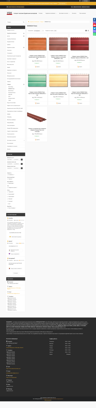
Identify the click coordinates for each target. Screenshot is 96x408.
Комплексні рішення (11, 136)
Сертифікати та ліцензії (12, 146)
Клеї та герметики (11, 61)
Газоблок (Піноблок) (11, 38)
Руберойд (9, 116)
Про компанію (82, 13)
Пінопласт (9, 73)
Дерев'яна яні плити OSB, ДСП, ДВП (15, 108)
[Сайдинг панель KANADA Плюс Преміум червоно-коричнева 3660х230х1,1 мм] (58, 44)
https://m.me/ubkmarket (11, 377)
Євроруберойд (10, 122)
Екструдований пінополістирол (14, 78)
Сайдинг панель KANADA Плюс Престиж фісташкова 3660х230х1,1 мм (37, 94)
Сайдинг (42, 21)
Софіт (9, 100)
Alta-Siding (10, 86)
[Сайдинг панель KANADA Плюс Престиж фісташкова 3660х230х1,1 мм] (37, 80)
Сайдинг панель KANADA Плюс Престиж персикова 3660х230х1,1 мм (79, 94)
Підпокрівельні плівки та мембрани (14, 111)
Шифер (8, 114)
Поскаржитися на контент (48, 398)
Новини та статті (10, 30)
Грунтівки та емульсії (11, 58)
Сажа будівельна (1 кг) (13, 246)
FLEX (9, 96)
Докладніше (62, 3)
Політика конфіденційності (58, 398)
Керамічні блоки (10, 41)
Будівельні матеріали (50, 13)
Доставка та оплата (63, 13)
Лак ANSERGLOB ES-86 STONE (15, 232)
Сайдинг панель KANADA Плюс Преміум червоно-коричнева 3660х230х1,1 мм (58, 57)
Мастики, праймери (11, 119)
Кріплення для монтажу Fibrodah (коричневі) (15, 264)
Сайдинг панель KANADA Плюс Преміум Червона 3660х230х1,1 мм (79, 57)
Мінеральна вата (11, 75)
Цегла (8, 36)
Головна (40, 13)
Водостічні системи (11, 102)
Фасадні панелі (11, 98)
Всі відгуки (16, 273)
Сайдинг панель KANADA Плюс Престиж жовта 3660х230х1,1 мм (58, 93)
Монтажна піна (10, 64)
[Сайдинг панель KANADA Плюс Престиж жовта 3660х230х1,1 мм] (58, 80)
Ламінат (9, 81)
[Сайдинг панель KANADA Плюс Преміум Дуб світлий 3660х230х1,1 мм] (37, 44)
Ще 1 (9, 203)
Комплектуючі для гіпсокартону (14, 55)
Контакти (74, 13)
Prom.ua (54, 397)
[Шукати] (23, 22)
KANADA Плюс (11, 88)
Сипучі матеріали (11, 125)
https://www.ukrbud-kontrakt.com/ (13, 368)
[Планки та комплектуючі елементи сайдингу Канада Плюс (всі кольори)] (37, 117)
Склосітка (9, 50)
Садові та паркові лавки (12, 131)
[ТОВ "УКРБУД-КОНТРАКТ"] (9, 13)
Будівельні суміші (11, 47)
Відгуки (8, 149)
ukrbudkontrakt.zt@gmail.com (13, 293)
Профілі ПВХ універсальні (12, 128)
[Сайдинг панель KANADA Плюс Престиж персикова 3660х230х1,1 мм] (80, 80)
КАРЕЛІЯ (10, 94)
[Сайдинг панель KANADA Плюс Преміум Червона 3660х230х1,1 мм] (80, 44)
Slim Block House (11, 92)
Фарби (8, 67)
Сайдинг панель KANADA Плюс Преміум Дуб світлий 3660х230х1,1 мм (37, 57)
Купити (38, 66)
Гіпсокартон (9, 53)
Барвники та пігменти (12, 70)
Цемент (9, 44)
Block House (10, 90)
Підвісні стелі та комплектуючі (13, 105)
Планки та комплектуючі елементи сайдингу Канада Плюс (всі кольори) (37, 130)
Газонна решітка (10, 133)
